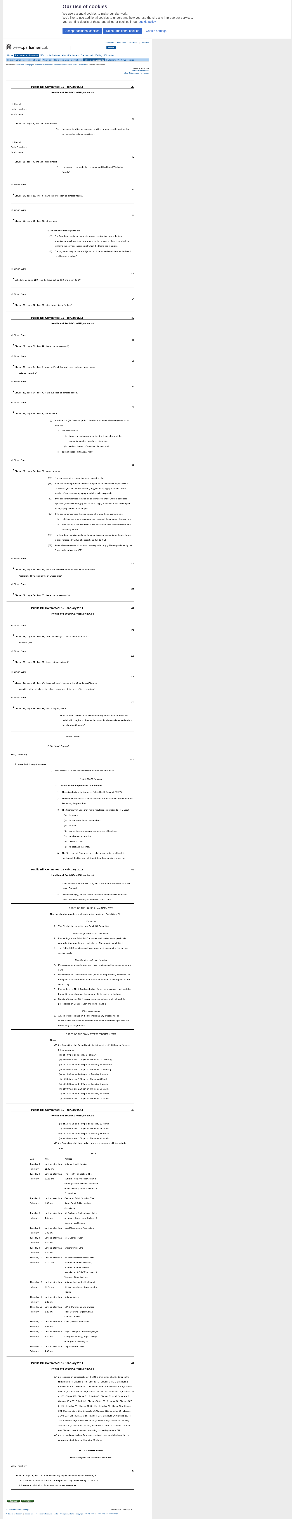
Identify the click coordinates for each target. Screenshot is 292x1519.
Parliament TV (112, 60)
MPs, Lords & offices (50, 55)
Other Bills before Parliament (136, 73)
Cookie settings (156, 30)
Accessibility (109, 43)
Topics (131, 60)
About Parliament (70, 55)
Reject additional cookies (122, 30)
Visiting (98, 55)
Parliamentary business (26, 55)
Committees (76, 60)
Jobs (56, 1514)
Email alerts (121, 43)
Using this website (67, 1514)
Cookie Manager (113, 1513)
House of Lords (33, 60)
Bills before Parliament (77, 65)
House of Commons (16, 60)
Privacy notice (89, 1513)
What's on (47, 60)
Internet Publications (140, 71)
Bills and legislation (61, 65)
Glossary (19, 1514)
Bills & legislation (61, 60)
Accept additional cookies (82, 30)
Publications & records (94, 60)
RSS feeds (133, 43)
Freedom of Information (43, 1514)
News (123, 60)
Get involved (87, 55)
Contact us (145, 43)
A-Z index (9, 1514)
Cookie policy (101, 1513)
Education (109, 55)
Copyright (79, 1514)
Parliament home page (24, 65)
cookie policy (147, 21)
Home (10, 55)
